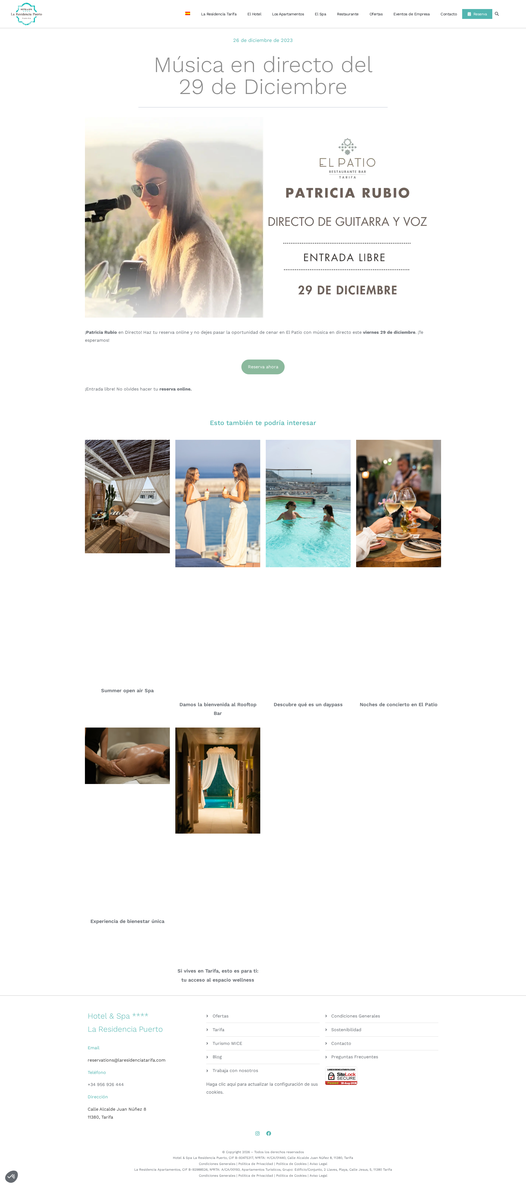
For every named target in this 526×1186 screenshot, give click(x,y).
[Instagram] (257, 1133)
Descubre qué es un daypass (308, 704)
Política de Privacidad (255, 1164)
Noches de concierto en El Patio (399, 704)
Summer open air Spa (127, 690)
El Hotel (243, 14)
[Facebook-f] (269, 1133)
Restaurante (342, 14)
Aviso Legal (318, 1164)
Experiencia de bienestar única (127, 921)
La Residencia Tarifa (207, 14)
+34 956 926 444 (106, 1084)
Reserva (476, 14)
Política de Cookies (291, 1164)
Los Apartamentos (280, 14)
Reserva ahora (263, 366)
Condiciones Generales (217, 1164)
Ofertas (370, 14)
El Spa (315, 14)
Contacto (443, 14)
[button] (496, 14)
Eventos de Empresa (406, 14)
